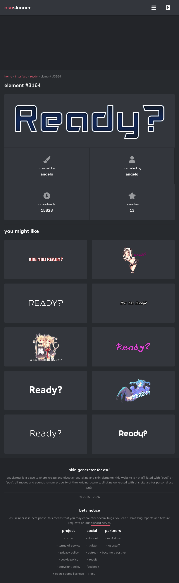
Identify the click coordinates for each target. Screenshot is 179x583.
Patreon (93, 552)
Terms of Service (69, 545)
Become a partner (114, 552)
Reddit (93, 559)
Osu (92, 574)
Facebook (93, 567)
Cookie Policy (69, 559)
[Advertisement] (89, 42)
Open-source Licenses (69, 574)
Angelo (47, 174)
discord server (100, 523)
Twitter (93, 545)
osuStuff (114, 545)
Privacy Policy (69, 552)
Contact (69, 538)
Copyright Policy (69, 567)
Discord (93, 538)
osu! (106, 470)
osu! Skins (114, 538)
